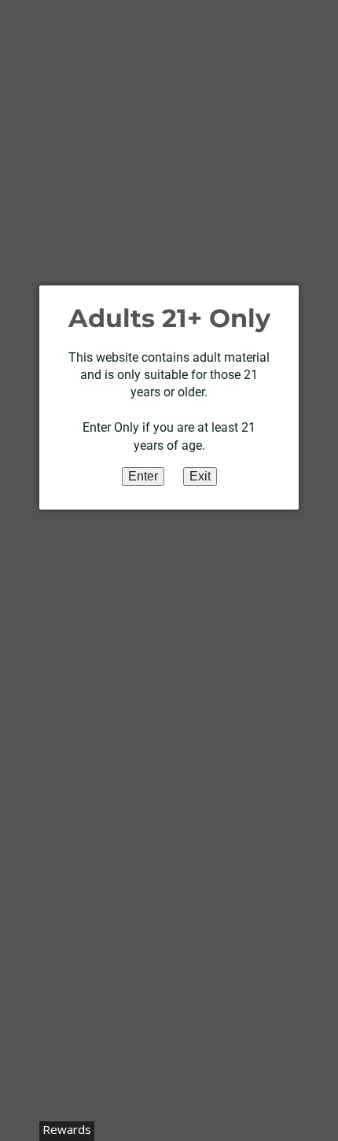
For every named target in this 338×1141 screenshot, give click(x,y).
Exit (200, 476)
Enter (143, 476)
